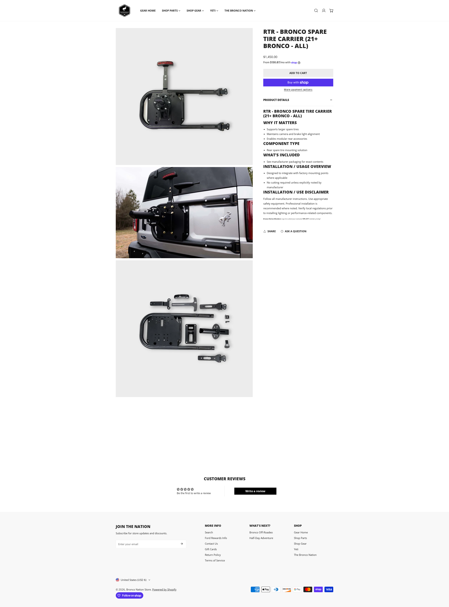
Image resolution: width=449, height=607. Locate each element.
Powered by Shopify (164, 589)
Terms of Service (215, 560)
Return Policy (213, 555)
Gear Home (301, 532)
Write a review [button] (255, 491)
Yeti (296, 549)
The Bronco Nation (305, 555)
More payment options (298, 89)
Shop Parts (300, 538)
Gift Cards (211, 549)
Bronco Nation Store (138, 589)
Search (209, 532)
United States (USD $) (133, 580)
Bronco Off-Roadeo (261, 532)
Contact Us (211, 543)
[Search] (316, 10)
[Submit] (181, 544)
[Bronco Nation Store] (124, 10)
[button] (331, 10)
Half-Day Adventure (261, 538)
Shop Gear (300, 543)
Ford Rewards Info (216, 538)
